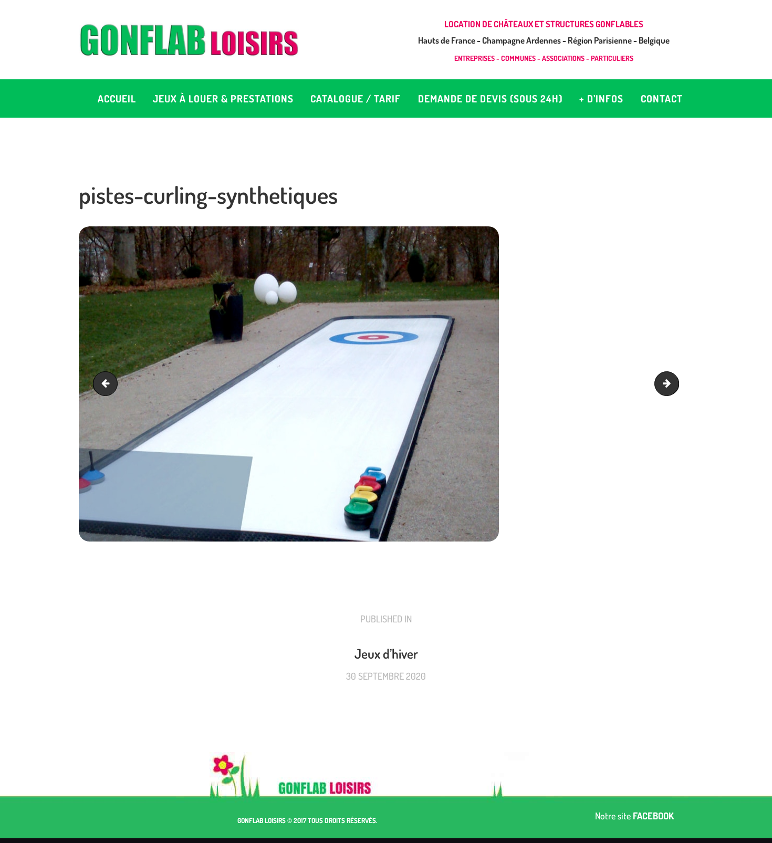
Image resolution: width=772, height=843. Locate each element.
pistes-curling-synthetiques (108, 384)
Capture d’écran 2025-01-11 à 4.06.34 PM (674, 384)
